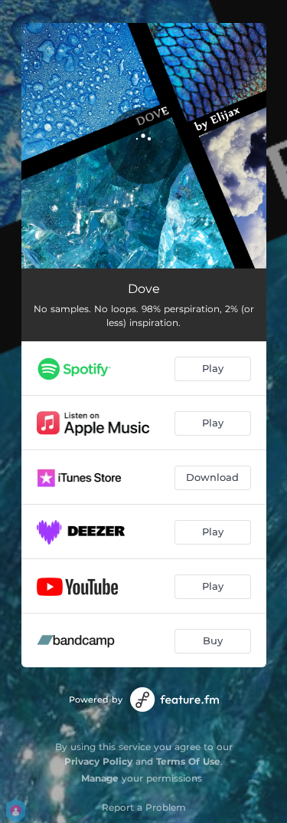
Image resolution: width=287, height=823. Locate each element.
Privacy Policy (98, 761)
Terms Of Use (188, 761)
